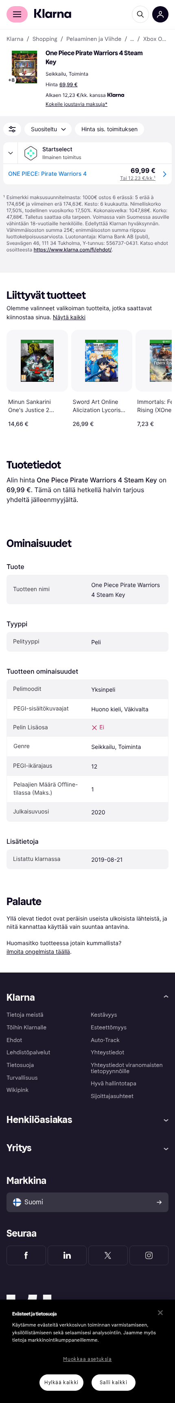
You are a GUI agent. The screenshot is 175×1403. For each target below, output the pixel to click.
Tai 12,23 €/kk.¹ (137, 178)
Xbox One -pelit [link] (155, 39)
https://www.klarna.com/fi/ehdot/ (73, 250)
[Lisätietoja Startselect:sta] (10, 152)
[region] (87, 1351)
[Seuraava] (157, 377)
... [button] (132, 39)
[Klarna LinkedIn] (67, 1255)
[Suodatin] (12, 129)
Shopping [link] (45, 39)
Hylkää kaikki (61, 1382)
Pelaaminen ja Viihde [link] (93, 39)
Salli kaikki (113, 1382)
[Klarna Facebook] (26, 1255)
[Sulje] (160, 1313)
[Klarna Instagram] (149, 1255)
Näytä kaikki (69, 317)
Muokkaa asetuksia (87, 1359)
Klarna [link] (15, 39)
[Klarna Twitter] (108, 1255)
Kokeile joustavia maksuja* (76, 104)
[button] (24, 67)
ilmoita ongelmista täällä (38, 951)
